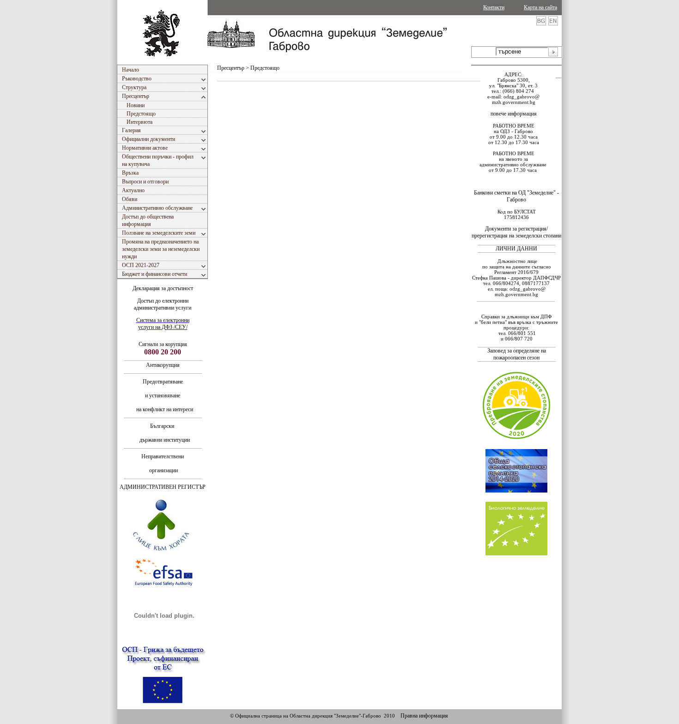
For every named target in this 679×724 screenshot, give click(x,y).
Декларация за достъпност (163, 288)
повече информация (514, 113)
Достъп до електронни (162, 301)
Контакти (493, 7)
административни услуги (162, 307)
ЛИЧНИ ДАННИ (516, 248)
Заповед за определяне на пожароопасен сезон (516, 354)
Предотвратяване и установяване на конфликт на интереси (162, 395)
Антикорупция (163, 365)
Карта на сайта (540, 7)
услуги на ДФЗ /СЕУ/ (163, 327)
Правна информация (424, 715)
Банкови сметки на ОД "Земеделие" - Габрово (516, 196)
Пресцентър (230, 68)
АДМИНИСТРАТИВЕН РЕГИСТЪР (163, 487)
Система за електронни (162, 320)
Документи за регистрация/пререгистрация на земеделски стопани (516, 232)
